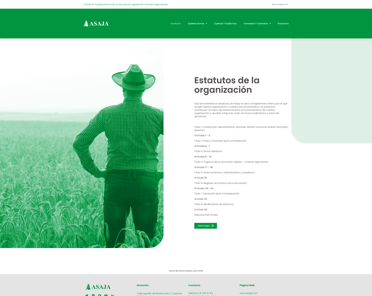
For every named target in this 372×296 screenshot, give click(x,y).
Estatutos (176, 24)
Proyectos (283, 24)
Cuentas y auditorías (225, 24)
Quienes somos (196, 24)
